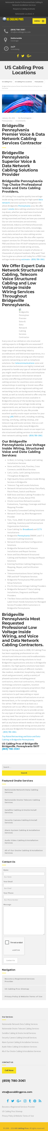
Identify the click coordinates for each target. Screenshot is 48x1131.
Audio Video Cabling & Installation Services (21, 841)
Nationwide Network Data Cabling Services (21, 791)
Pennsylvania (7, 121)
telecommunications (24, 363)
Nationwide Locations (23, 14)
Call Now (9, 1070)
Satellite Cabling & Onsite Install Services (20, 811)
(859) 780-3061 (38, 259)
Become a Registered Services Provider (20, 980)
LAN (11, 416)
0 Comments (21, 121)
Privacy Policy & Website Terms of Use (23, 996)
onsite (11, 209)
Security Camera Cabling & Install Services (21, 821)
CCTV (39, 529)
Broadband (28, 529)
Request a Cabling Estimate (24, 9)
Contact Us (10, 960)
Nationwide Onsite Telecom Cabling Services (22, 801)
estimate (25, 259)
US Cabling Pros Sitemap (17, 989)
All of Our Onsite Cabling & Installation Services (24, 851)
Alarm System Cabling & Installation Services (22, 831)
